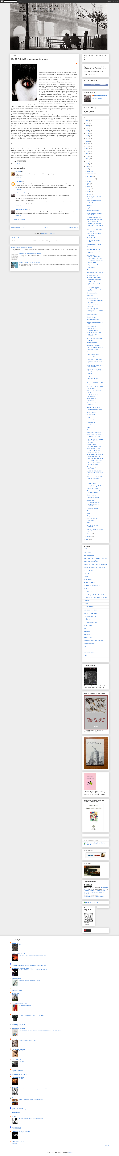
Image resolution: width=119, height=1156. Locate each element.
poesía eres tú (91, 414)
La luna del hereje (16, 1060)
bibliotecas (87, 634)
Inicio (46, 227)
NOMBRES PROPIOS (90, 610)
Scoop (89, 352)
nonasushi (18, 171)
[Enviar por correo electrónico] (18, 161)
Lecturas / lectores (92, 298)
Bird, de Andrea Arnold (17, 1114)
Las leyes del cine (92, 357)
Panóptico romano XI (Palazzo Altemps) (28, 1040)
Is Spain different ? (92, 265)
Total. (20, 994)
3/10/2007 (18, 178)
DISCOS (86, 573)
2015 (87, 148)
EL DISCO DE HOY (89, 582)
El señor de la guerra (93, 319)
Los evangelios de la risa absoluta (20, 1039)
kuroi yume (19, 181)
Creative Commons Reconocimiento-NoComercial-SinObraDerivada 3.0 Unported (95, 892)
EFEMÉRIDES (88, 579)
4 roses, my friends (92, 275)
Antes (13, 1071)
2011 (87, 159)
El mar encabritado (92, 293)
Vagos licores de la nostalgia (92, 519)
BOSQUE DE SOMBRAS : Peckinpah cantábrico (94, 278)
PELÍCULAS (20, 164)
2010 (87, 161)
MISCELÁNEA (88, 604)
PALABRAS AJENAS (90, 616)
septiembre (90, 179)
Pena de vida (91, 422)
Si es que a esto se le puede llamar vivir (22, 968)
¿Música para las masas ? (95, 244)
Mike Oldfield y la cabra (94, 200)
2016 (87, 146)
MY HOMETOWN (89, 607)
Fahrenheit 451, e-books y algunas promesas (30, 253)
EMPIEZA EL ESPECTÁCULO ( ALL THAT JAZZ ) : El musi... (95, 256)
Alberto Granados (16, 1127)
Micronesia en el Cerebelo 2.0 (19, 1074)
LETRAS (86, 601)
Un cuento (90, 481)
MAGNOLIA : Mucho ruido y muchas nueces (95, 463)
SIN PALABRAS (88, 625)
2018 (87, 141)
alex (85, 628)
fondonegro (15, 943)
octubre (89, 176)
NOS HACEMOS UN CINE (19, 953)
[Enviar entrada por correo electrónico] (15, 161)
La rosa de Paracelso (93, 345)
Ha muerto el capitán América (93, 379)
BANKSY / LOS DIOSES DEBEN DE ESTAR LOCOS (94, 334)
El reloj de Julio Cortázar (94, 217)
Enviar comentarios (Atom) (48, 233)
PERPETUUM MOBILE (90, 622)
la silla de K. (15, 1087)
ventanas (86, 659)
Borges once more (92, 488)
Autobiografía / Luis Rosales (92, 403)
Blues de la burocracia (93, 247)
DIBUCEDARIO (88, 570)
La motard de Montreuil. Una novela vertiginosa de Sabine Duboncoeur (34, 1089)
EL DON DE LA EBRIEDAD (91, 585)
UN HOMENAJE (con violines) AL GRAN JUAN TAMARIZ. (33, 969)
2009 (87, 164)
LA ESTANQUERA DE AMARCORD (94, 594)
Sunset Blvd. (90, 500)
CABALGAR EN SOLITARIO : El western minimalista (95, 459)
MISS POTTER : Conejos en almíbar (94, 395)
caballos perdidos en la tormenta (93, 640)
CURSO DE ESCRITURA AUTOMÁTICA (95, 564)
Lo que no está (91, 483)
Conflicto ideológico (16, 1128)
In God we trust (91, 420)
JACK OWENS (91, 237)
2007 (87, 169)
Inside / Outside (91, 412)
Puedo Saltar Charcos (17, 1108)
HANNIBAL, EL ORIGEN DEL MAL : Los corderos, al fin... (95, 225)
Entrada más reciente (17, 227)
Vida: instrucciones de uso (94, 409)
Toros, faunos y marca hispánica (93, 467)
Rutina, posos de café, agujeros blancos (93, 491)
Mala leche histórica (93, 425)
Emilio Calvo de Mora (21, 193)
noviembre (90, 173)
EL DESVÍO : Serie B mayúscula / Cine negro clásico (94, 289)
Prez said (90, 205)
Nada (88, 522)
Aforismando (15, 238)
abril (88, 191)
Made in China (91, 203)
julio (88, 184)
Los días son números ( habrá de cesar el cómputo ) (94, 504)
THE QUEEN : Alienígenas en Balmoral (94, 230)
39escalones (15, 964)
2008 (87, 166)
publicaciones (88, 656)
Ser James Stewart (92, 508)
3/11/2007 (18, 189)
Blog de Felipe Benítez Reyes (19, 1003)
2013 (87, 153)
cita (85, 646)
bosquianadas (88, 637)
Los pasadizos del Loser (18, 1077)
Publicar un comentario (19, 219)
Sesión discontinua (16, 978)
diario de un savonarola (18, 1098)
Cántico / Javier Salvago (94, 407)
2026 (87, 121)
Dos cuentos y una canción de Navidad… (21, 1109)
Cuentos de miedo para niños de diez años (21, 247)
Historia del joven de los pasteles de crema (29, 262)
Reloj (88, 427)
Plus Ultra (14, 1116)
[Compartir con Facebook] (24, 161)
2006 (87, 539)
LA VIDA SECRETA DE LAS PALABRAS (95, 598)
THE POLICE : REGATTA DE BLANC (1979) (94, 477)
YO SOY (21, 1078)
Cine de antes (91, 267)
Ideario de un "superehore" (19, 1049)
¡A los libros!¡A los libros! (18, 1024)
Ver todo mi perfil (97, 98)
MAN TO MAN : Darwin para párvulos (94, 197)
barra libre (87, 631)
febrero (89, 534)
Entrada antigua (73, 227)
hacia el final (14, 1143)
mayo (89, 189)
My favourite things (92, 208)
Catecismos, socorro (93, 497)
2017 (87, 143)
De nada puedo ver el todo (18, 1028)
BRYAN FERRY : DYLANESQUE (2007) (94, 445)
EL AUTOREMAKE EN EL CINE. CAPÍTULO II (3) (31, 1015)
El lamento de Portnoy (17, 1070)
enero (89, 536)
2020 (87, 136)
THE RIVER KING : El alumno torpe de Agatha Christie (95, 251)
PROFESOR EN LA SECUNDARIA (21, 1131)
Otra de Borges (91, 317)
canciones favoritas (89, 643)
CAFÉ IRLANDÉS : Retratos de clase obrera (95, 348)
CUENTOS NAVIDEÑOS (91, 561)
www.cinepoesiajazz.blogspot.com (94, 896)
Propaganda (90, 295)
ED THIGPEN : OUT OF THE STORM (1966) (94, 435)
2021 (87, 133)
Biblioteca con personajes (24, 944)
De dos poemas (91, 495)
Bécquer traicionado (93, 210)
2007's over (87, 549)
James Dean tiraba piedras (95, 272)
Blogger (70, 1152)
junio (89, 186)
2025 (87, 123)
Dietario (86, 576)
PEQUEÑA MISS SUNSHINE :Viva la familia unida (93, 283)
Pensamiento (22, 1133)
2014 (87, 151)
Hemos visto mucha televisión (93, 305)
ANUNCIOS (87, 552)
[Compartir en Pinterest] (25, 161)
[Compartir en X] (22, 161)
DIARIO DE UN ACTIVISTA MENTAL (94, 567)
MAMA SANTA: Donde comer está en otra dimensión (31, 1099)
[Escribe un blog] (20, 161)
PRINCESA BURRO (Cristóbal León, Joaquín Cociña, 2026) (32, 955)
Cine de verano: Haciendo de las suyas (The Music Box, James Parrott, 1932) (29, 965)
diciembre (90, 171)
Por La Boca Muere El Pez (19, 989)
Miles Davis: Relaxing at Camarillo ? (94, 234)
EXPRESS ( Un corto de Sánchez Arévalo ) (94, 329)
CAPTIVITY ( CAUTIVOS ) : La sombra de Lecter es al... (95, 361)
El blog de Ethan (16, 1014)
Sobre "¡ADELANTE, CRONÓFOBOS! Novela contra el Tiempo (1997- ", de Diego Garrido (40, 1030)
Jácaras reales (15, 993)
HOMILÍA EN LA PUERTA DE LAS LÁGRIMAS (31, 1118)
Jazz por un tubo (92, 342)
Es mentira (90, 270)
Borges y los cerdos (93, 516)
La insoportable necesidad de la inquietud (21, 1026)
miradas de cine (16, 1112)
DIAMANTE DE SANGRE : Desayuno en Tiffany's (94, 370)
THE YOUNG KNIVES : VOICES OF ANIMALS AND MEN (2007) (94, 450)
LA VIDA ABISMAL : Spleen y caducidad (95, 529)
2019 (87, 138)
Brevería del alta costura (94, 432)
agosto (89, 181)
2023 (87, 128)
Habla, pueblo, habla (93, 354)
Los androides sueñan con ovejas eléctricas (95, 261)
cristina (86, 649)
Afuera (89, 511)
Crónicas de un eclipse (17, 990)
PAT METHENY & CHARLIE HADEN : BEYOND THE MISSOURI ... (95, 440)
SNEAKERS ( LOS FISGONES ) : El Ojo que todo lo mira (95, 310)
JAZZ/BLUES (88, 591)
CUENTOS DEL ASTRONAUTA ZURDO (95, 558)
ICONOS (86, 588)
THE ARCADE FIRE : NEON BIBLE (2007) (95, 365)
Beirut (88, 417)
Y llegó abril (21, 1061)
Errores (89, 430)
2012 (87, 156)
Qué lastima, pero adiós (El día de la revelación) (29, 980)
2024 (87, 126)
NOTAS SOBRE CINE (90, 613)
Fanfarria (89, 373)
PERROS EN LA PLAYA (18, 1142)
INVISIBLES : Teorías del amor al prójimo (94, 220)
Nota (88, 513)
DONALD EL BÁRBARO (25, 1005)
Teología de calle (92, 314)
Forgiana (89, 376)
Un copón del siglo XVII (94, 486)
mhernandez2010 (89, 652)
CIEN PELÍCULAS (89, 555)
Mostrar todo (107, 1145)
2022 (87, 131)
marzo (89, 194)
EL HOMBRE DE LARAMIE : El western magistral (95, 455)
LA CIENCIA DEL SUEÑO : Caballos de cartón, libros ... (95, 472)
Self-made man (91, 326)
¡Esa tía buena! (22, 1051)
